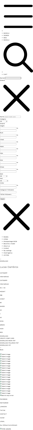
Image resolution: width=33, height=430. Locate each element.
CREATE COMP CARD (7, 338)
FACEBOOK (3, 399)
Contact (6, 248)
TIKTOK (2, 410)
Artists (6, 239)
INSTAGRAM (4, 403)
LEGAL (2, 421)
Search (2, 199)
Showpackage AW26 (10, 241)
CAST (5, 74)
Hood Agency (8, 253)
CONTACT (3, 414)
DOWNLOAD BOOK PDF (7, 340)
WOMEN (6, 35)
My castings (7, 250)
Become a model (9, 244)
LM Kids (6, 255)
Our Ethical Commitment (8, 425)
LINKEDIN (3, 406)
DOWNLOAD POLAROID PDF (9, 343)
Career (2, 418)
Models (6, 237)
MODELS (6, 33)
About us (7, 246)
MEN (5, 38)
